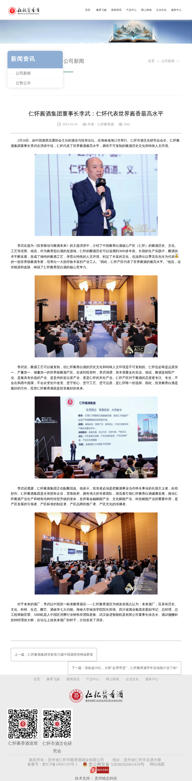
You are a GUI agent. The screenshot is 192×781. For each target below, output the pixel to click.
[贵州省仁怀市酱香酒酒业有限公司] (24, 10)
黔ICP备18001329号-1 (60, 764)
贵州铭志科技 (106, 778)
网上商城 (146, 9)
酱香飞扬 (101, 9)
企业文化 (161, 9)
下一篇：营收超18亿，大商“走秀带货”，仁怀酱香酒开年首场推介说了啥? (124, 668)
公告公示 (23, 83)
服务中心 (176, 9)
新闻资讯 (116, 9)
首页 (87, 9)
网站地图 (157, 764)
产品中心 (131, 9)
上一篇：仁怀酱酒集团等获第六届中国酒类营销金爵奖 (54, 654)
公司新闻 (23, 73)
